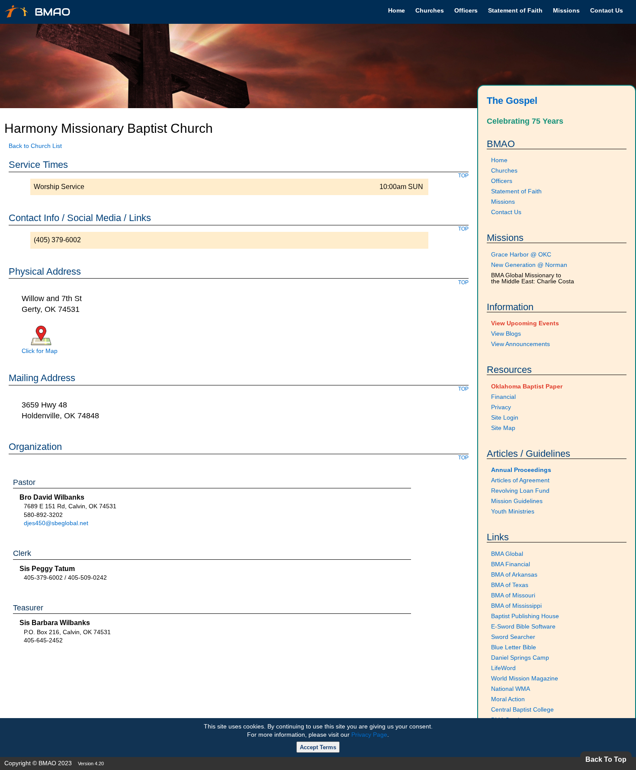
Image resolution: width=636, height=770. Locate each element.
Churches (429, 10)
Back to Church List (35, 145)
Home (396, 10)
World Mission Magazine (524, 678)
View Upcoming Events (525, 323)
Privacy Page (369, 734)
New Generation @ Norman (529, 264)
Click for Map (40, 350)
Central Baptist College (522, 709)
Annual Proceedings (521, 469)
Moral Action (508, 699)
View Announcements (520, 343)
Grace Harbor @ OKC (521, 254)
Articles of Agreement (520, 480)
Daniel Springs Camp (520, 657)
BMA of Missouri (513, 595)
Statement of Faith (515, 10)
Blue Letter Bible (513, 647)
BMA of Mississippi (516, 605)
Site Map (503, 427)
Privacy (501, 407)
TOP (463, 176)
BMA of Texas (509, 584)
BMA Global (507, 553)
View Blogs (506, 333)
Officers (466, 10)
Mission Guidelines (517, 500)
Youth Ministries (512, 511)
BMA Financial (510, 564)
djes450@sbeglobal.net (56, 523)
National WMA (510, 688)
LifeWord (503, 667)
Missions (566, 10)
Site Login (504, 417)
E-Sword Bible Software (523, 626)
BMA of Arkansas (514, 574)
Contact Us (606, 10)
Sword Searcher (513, 636)
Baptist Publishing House (525, 616)
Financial (503, 396)
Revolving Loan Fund (520, 490)
